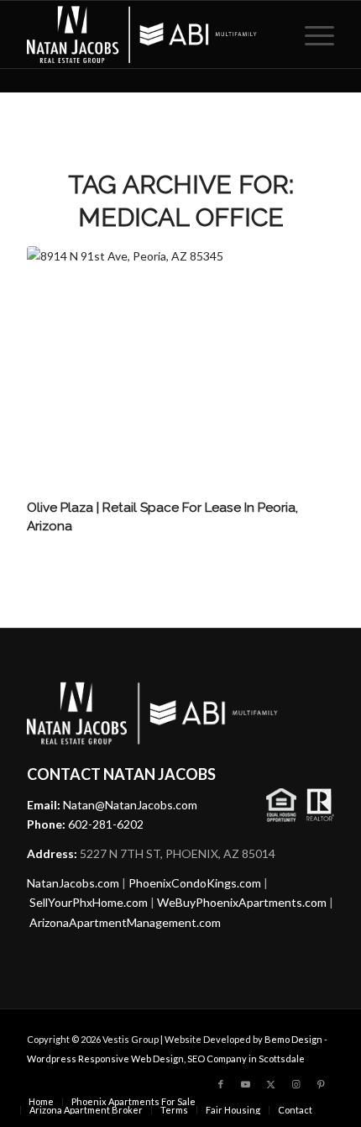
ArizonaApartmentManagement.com (125, 922)
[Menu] (311, 34)
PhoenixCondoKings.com (194, 883)
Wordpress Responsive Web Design (105, 1058)
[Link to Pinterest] (321, 1084)
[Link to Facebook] (220, 1084)
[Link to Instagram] (296, 1084)
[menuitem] (311, 34)
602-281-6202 (106, 824)
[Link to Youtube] (246, 1084)
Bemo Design (293, 1039)
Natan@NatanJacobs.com (130, 805)
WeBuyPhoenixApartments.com (242, 902)
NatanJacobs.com (73, 883)
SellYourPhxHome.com (88, 902)
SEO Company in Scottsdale (246, 1058)
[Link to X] (271, 1084)
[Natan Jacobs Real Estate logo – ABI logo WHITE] (149, 34)
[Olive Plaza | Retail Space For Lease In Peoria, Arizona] (180, 370)
